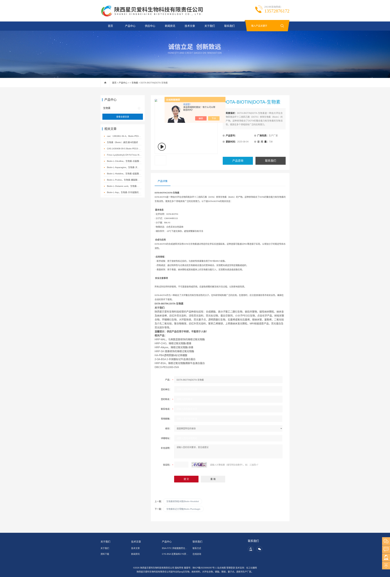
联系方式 (197, 548)
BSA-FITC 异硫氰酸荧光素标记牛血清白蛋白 (175, 548)
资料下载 (105, 554)
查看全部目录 (122, 116)
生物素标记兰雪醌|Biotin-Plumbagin (183, 509)
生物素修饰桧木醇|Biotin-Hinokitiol (182, 501)
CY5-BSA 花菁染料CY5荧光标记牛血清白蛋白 (175, 554)
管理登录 (230, 567)
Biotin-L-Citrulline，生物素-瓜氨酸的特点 (124, 161)
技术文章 (190, 26)
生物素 (135, 82)
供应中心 (150, 26)
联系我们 (229, 26)
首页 (110, 26)
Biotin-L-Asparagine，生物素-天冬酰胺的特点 (124, 167)
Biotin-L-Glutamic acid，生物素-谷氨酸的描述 (124, 186)
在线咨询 (197, 554)
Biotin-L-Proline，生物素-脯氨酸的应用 (124, 180)
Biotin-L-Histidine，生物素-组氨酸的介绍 (124, 173)
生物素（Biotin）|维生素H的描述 (122, 142)
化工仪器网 (251, 567)
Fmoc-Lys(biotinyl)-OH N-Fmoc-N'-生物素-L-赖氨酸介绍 (124, 155)
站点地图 (221, 567)
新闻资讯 (170, 26)
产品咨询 (237, 160)
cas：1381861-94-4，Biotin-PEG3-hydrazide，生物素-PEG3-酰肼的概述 (124, 136)
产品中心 (130, 26)
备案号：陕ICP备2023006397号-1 (200, 567)
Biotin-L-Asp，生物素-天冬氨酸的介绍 (124, 192)
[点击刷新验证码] (199, 464)
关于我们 (209, 26)
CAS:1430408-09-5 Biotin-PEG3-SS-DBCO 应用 (124, 148)
